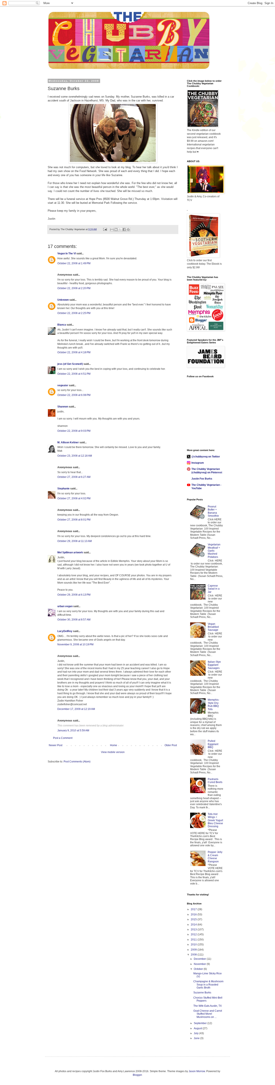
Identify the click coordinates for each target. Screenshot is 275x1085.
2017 (194, 909)
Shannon (62, 406)
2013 (194, 929)
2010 (194, 944)
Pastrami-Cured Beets (215, 781)
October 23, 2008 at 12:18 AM (74, 455)
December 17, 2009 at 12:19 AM (76, 709)
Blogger (137, 1074)
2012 (194, 934)
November (200, 964)
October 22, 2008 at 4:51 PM (73, 373)
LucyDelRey (64, 631)
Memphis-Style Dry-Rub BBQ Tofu (213, 704)
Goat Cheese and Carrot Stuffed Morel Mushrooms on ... (207, 1014)
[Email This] (112, 229)
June (197, 1038)
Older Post (171, 745)
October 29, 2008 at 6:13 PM (73, 594)
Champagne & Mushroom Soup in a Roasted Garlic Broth (208, 984)
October (199, 968)
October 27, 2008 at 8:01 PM (73, 519)
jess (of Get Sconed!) (70, 363)
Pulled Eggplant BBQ (213, 744)
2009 (194, 949)
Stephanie (63, 488)
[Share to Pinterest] (128, 229)
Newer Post (55, 745)
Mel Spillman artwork (70, 552)
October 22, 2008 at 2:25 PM (73, 313)
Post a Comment (62, 737)
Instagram (197, 462)
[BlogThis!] (116, 229)
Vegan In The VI (66, 253)
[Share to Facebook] (124, 229)
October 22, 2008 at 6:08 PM (73, 395)
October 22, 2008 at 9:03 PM (73, 430)
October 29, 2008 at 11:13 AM (74, 541)
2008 (194, 954)
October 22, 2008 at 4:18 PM (73, 352)
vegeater (62, 385)
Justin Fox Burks (201, 478)
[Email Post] (105, 229)
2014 (194, 924)
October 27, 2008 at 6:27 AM (73, 476)
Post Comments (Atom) (77, 761)
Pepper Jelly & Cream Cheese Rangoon (215, 857)
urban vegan (65, 606)
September (200, 1023)
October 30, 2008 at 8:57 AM (73, 619)
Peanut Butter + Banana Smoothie (213, 511)
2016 (194, 914)
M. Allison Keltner (68, 442)
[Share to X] (120, 229)
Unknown (63, 299)
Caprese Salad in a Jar (214, 588)
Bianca (61, 324)
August (198, 1028)
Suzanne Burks (202, 992)
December (200, 958)
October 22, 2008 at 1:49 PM (73, 263)
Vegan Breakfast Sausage (213, 627)
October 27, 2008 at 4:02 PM (73, 498)
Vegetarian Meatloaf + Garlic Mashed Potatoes (214, 550)
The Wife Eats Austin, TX (207, 1005)
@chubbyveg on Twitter (205, 456)
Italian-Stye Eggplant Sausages (214, 665)
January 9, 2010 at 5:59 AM (73, 730)
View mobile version (113, 752)
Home (113, 745)
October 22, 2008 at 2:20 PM (73, 288)
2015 (194, 919)
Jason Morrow (197, 1071)
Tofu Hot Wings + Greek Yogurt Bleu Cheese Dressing (215, 820)
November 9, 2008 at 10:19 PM (75, 644)
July (196, 1033)
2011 (194, 939)
